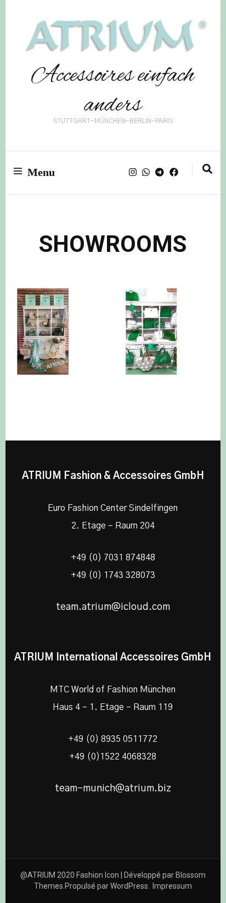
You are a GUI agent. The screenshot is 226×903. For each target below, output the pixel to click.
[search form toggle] (207, 169)
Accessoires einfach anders (112, 90)
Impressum (172, 886)
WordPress (129, 886)
